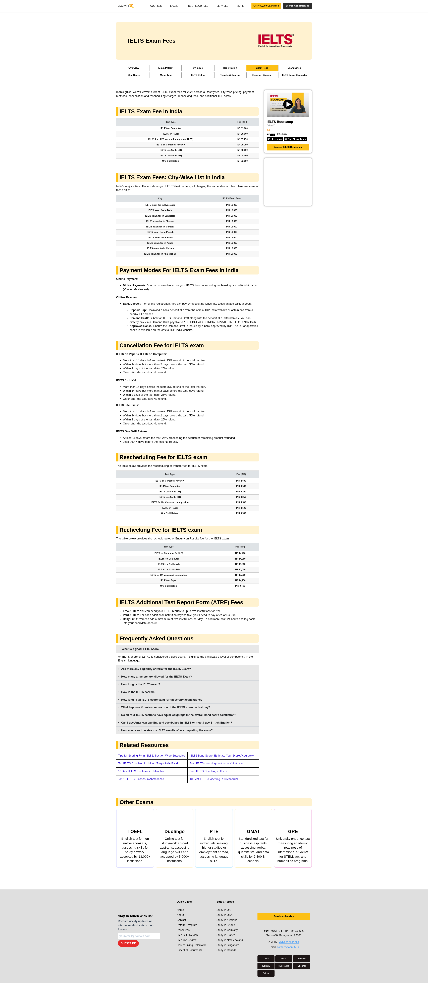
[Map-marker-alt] (294, 925)
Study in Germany (227, 930)
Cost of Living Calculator (191, 945)
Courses (156, 6)
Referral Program (187, 925)
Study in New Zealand (230, 940)
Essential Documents (189, 950)
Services (222, 6)
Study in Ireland (226, 925)
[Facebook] (280, 925)
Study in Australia (227, 920)
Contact (181, 920)
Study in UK (224, 910)
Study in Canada (226, 950)
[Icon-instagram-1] (273, 925)
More (240, 6)
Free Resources (197, 6)
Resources (183, 930)
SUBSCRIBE (128, 943)
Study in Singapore (228, 945)
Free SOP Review (187, 935)
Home (180, 910)
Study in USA (225, 915)
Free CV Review (186, 940)
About (180, 915)
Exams (174, 6)
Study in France (226, 935)
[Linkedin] (287, 925)
